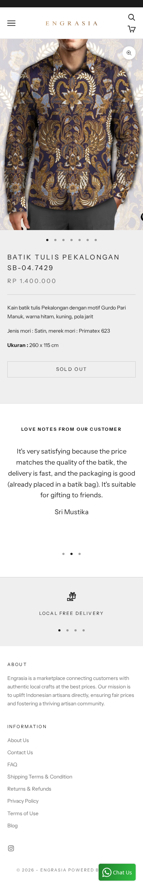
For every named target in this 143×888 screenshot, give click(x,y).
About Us (18, 740)
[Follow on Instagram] (11, 848)
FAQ (12, 764)
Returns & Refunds (29, 788)
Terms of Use (22, 813)
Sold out (71, 369)
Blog (12, 825)
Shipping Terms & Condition (39, 776)
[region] (71, 604)
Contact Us (20, 752)
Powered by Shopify (97, 870)
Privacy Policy (22, 801)
